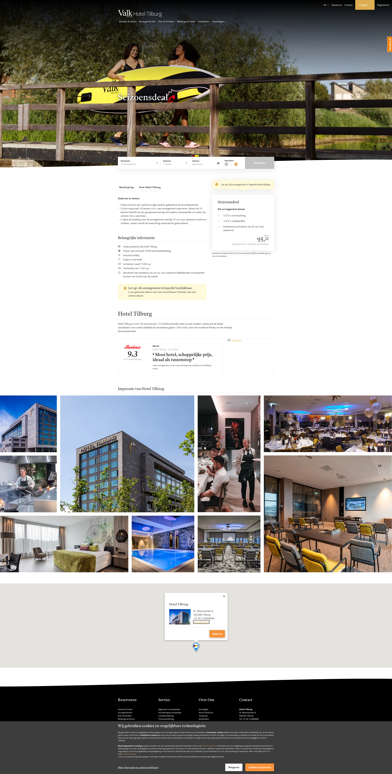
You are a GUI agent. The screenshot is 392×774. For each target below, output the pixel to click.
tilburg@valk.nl (201, 622)
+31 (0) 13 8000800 (250, 719)
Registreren (383, 4)
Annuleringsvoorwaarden (169, 712)
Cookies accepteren (259, 767)
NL (325, 4)
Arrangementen (147, 21)
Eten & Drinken (166, 21)
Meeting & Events (186, 21)
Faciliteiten (203, 21)
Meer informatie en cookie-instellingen (138, 767)
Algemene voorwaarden (169, 709)
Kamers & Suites (127, 21)
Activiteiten (204, 719)
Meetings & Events (126, 719)
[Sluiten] (224, 596)
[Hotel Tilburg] (140, 16)
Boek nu (217, 633)
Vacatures (337, 4)
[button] (196, 647)
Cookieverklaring (129, 754)
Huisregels (203, 709)
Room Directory (206, 712)
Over (149, 187)
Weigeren (233, 767)
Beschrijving (126, 187)
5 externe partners (209, 746)
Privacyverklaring (166, 719)
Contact (348, 4)
